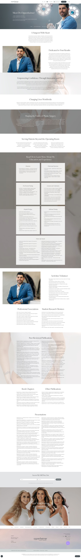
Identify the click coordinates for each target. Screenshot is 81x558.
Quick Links (68, 539)
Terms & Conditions (36, 550)
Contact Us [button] (77, 556)
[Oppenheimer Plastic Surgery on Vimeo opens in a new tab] (51, 1)
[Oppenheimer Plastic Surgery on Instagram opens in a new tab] (44, 1)
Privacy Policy (42, 550)
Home (31, 26)
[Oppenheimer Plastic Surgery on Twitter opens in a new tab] (48, 1)
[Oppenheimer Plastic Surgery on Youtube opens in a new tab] (47, 1)
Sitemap (46, 550)
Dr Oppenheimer (37, 26)
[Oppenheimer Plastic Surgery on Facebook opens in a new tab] (45, 1)
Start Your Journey (40, 505)
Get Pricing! (58, 479)
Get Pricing (64, 1)
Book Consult (57, 1)
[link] (42, 1)
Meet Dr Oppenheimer (46, 26)
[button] (2, 556)
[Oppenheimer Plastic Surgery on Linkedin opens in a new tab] (50, 1)
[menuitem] (44, 1)
